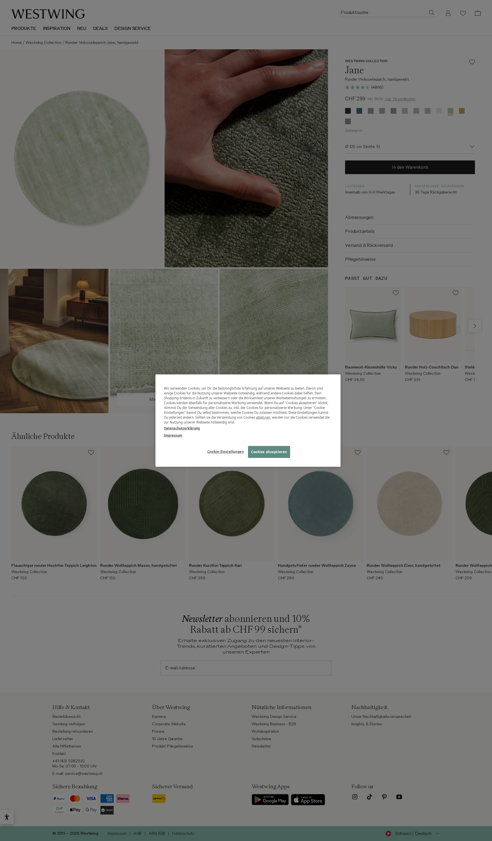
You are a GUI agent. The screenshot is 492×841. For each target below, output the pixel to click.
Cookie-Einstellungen (225, 451)
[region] (248, 420)
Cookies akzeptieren (269, 452)
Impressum (173, 435)
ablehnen (263, 417)
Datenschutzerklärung (182, 428)
